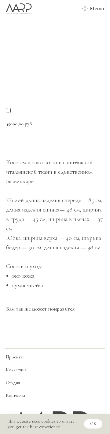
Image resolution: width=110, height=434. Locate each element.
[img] (18, 8)
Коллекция (16, 369)
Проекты (15, 357)
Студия (13, 382)
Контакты (15, 395)
